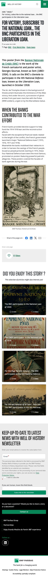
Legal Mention (24, 570)
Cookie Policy (13, 570)
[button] (9, 255)
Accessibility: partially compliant (24, 574)
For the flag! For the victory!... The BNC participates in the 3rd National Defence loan (22, 373)
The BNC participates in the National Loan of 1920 (23, 305)
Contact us (24, 512)
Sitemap (5, 570)
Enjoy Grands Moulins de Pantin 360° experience (22, 530)
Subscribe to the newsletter (24, 492)
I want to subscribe (12, 477)
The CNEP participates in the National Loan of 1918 (24, 339)
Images (9, 12)
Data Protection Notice (38, 570)
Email (6, 456)
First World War (19, 47)
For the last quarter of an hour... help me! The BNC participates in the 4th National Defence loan (23, 406)
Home (3, 12)
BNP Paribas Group (11, 520)
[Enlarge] (43, 167)
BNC (9, 47)
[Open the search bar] (37, 4)
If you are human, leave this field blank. (17, 485)
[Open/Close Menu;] (44, 4)
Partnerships (9, 525)
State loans (31, 47)
